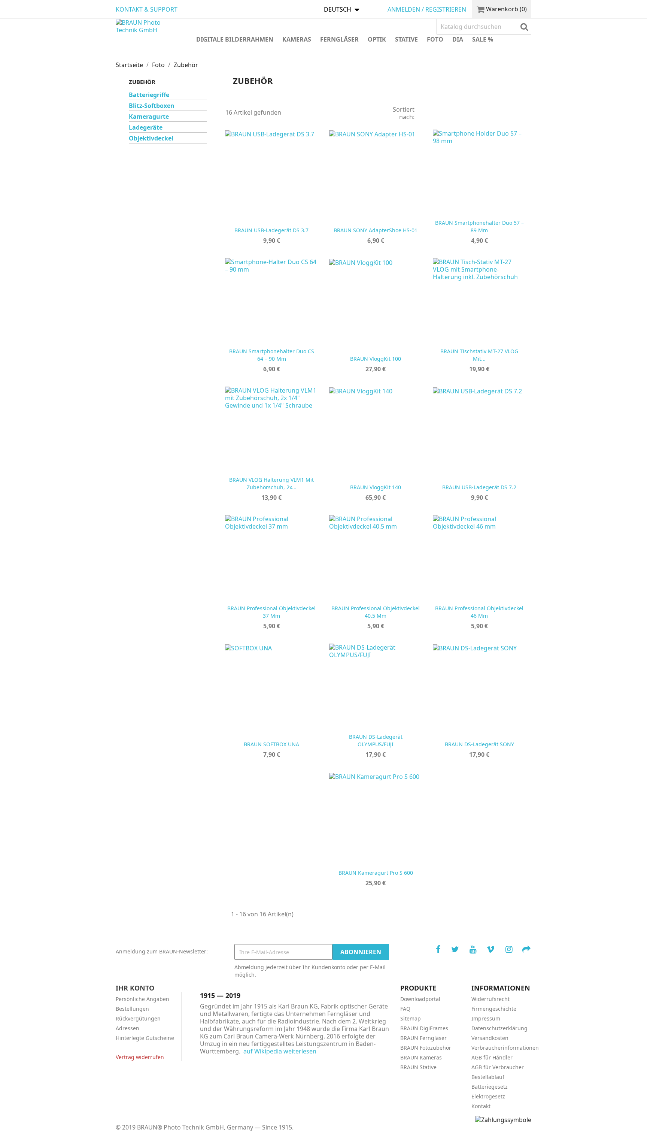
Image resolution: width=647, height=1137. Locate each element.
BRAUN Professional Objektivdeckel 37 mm (271, 612)
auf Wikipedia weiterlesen (279, 1051)
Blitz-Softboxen (151, 106)
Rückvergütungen (138, 1018)
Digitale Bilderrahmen (234, 39)
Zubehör (142, 81)
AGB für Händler (492, 1057)
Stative (406, 39)
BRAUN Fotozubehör (425, 1047)
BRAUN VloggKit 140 (375, 487)
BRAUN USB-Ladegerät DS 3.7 (271, 230)
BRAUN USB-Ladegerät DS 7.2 (479, 487)
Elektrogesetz (488, 1096)
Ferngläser (339, 39)
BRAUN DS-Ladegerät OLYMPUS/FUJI (375, 741)
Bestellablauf (487, 1076)
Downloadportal (420, 999)
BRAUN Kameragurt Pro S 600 (375, 872)
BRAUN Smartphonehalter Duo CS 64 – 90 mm (271, 355)
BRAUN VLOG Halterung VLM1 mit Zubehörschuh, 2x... (271, 484)
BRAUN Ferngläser (423, 1037)
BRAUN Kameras (421, 1057)
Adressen (127, 1028)
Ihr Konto (135, 987)
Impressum (485, 1018)
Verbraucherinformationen (505, 1047)
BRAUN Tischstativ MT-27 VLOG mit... (479, 355)
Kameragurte (149, 117)
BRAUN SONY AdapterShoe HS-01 (375, 230)
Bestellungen (132, 1008)
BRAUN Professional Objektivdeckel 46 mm (479, 612)
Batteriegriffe (149, 95)
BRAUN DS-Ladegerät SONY (479, 744)
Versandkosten (489, 1037)
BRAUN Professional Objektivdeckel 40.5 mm (375, 612)
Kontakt (480, 1106)
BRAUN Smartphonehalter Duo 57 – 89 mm (479, 227)
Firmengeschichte (493, 1008)
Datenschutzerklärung (499, 1028)
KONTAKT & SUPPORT (146, 9)
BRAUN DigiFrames (424, 1028)
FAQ (405, 1008)
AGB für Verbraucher (497, 1067)
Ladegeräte (145, 127)
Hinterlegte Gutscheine (145, 1037)
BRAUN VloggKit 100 (375, 358)
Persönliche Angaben (142, 999)
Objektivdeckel (151, 138)
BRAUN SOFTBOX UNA (271, 744)
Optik (377, 39)
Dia (457, 39)
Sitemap (410, 1018)
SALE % (482, 39)
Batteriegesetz (489, 1086)
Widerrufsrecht (490, 999)
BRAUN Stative (418, 1067)
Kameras (296, 39)
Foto (435, 39)
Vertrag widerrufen (140, 1057)
